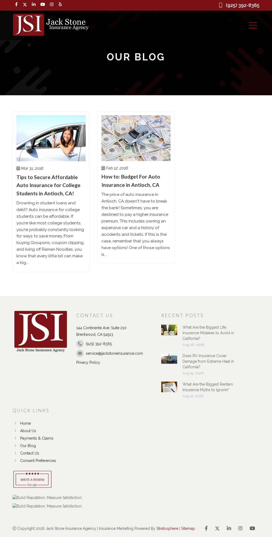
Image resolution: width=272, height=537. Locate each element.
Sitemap (188, 528)
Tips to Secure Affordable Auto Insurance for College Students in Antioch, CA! (48, 185)
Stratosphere (167, 528)
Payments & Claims (36, 438)
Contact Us (29, 453)
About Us (28, 431)
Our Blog (28, 446)
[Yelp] (60, 5)
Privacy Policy (88, 362)
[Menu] (253, 25)
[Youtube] (42, 5)
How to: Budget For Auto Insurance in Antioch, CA (130, 181)
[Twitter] (25, 5)
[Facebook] (16, 5)
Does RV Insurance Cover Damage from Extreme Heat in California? (208, 361)
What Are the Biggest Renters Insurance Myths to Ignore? (207, 387)
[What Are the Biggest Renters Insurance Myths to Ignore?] (169, 390)
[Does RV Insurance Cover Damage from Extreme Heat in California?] (169, 361)
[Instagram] (51, 5)
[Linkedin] (33, 5)
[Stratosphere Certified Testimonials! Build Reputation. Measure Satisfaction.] (47, 498)
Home (25, 423)
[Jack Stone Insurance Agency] (50, 25)
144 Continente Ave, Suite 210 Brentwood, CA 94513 (101, 331)
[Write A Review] (32, 480)
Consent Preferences (38, 460)
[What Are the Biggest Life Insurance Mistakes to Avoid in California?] (169, 333)
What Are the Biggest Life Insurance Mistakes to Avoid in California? (208, 333)
